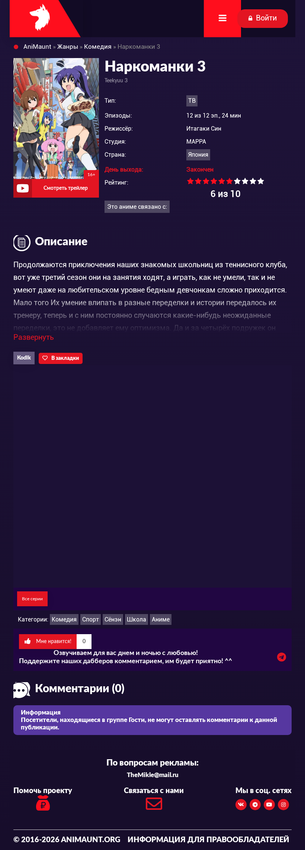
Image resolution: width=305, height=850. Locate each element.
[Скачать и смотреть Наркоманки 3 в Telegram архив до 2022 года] (281, 659)
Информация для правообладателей (208, 840)
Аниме (161, 619)
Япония (198, 154)
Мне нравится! (60, 641)
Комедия (64, 619)
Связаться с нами (154, 791)
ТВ (192, 100)
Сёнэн (113, 619)
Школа (136, 619)
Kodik (24, 358)
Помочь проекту (42, 791)
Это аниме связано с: (137, 206)
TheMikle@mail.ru (153, 775)
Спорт (90, 619)
